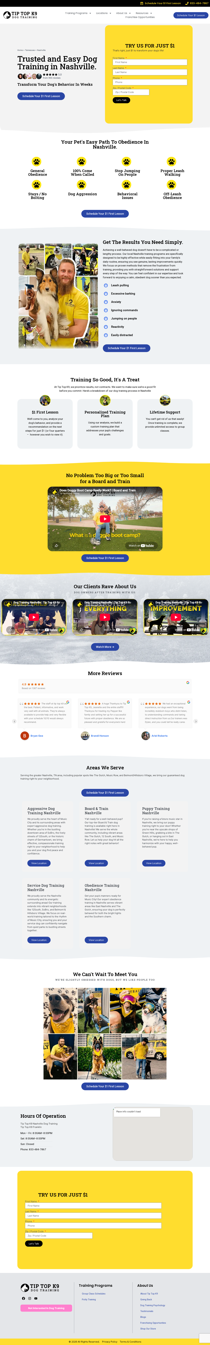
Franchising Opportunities (153, 1322)
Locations (102, 13)
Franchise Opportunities (140, 17)
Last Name (119, 68)
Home (20, 50)
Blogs (143, 1317)
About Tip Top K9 (149, 1293)
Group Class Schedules (93, 1293)
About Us (121, 13)
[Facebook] (23, 1298)
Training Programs (76, 13)
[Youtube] (36, 1298)
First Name (119, 58)
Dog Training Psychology (152, 1305)
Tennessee (30, 50)
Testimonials (146, 1311)
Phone (116, 78)
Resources (142, 13)
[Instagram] (30, 1298)
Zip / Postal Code (122, 88)
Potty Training (89, 1299)
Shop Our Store (148, 1328)
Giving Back (146, 1299)
